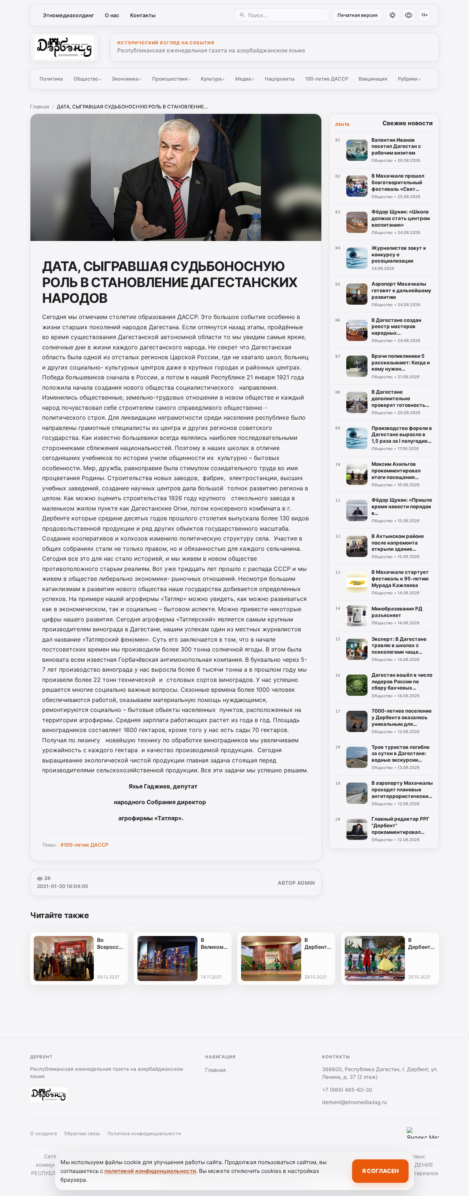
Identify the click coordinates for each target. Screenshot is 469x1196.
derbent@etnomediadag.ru (354, 1102)
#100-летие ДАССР (84, 845)
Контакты (142, 15)
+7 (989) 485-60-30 (347, 1090)
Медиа (244, 79)
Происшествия (171, 79)
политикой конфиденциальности (150, 1170)
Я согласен (380, 1170)
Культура (213, 79)
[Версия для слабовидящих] (408, 15)
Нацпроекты (280, 79)
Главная (39, 106)
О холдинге (43, 1133)
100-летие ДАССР (326, 79)
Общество (87, 79)
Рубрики (409, 79)
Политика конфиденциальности (144, 1133)
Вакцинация (373, 79)
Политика (51, 79)
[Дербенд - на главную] (64, 47)
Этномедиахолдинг (68, 15)
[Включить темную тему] (392, 15)
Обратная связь (82, 1133)
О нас (112, 15)
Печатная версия (357, 15)
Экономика (126, 79)
